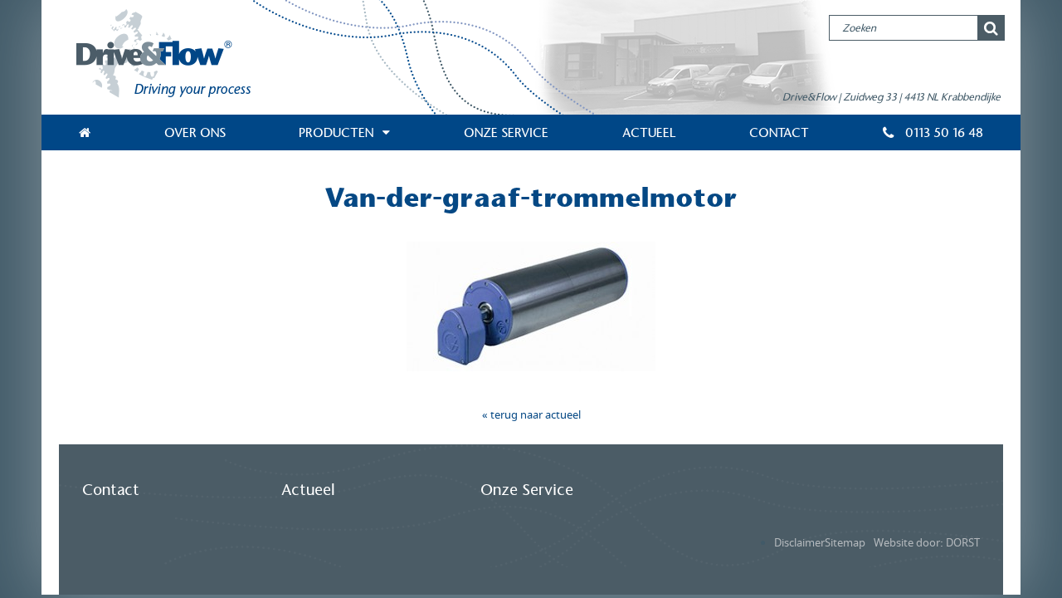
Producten (336, 133)
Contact (779, 133)
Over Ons (195, 133)
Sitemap (845, 543)
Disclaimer (799, 543)
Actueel (649, 133)
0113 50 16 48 (942, 133)
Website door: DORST (927, 543)
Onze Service (506, 133)
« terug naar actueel (531, 415)
